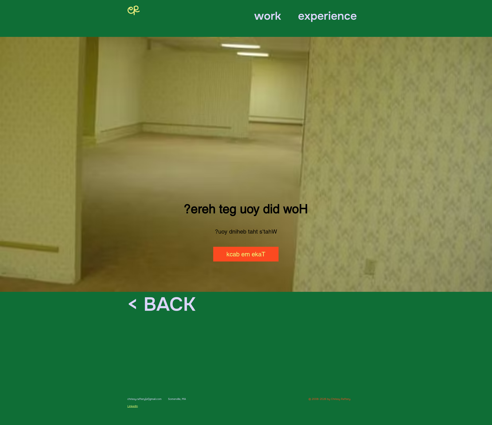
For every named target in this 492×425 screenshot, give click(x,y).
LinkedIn (132, 406)
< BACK (161, 304)
